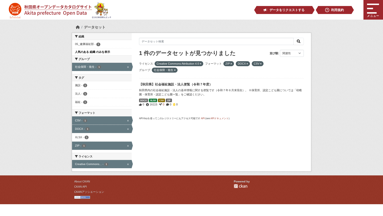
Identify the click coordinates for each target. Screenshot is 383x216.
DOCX (143, 100)
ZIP (169, 100)
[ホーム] (78, 27)
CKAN (240, 186)
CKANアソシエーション (89, 191)
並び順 (274, 53)
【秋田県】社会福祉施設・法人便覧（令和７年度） (175, 84)
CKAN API (80, 186)
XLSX (153, 100)
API (203, 118)
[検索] (298, 41)
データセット (95, 27)
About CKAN (82, 181)
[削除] (200, 64)
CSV (161, 100)
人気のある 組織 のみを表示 (92, 51)
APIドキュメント (219, 118)
